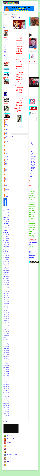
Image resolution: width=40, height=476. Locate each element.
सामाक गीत (7, 413)
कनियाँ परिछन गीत (6, 345)
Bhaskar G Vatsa (6, 129)
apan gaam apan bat (7, 188)
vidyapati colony (6, 242)
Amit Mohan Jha (6, 124)
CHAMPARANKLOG (7, 131)
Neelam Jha (7, 312)
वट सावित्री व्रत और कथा (6, 398)
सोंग (34, 255)
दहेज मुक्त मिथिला (6, 217)
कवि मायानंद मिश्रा (6, 346)
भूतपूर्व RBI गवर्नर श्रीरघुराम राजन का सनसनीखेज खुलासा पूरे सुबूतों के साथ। (6, 379)
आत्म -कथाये (7, 340)
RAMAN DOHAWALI (6, 223)
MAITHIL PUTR (6, 291)
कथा (4, 345)
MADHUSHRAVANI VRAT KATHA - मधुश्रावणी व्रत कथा (12, 454)
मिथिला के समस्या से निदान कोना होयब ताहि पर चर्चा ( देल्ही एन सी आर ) (6, 383)
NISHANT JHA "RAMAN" (6, 150)
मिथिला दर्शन (5, 234)
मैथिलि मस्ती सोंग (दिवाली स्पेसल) (6, 392)
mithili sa (4, 331)
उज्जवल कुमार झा (7, 343)
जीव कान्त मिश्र (7, 360)
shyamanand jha (6, 196)
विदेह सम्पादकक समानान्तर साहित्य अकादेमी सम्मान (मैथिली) (6, 275)
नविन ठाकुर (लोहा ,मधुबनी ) (6, 180)
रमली (4, 396)
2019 (30, 143)
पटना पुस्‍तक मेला (7, 371)
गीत (4, 244)
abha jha (4, 263)
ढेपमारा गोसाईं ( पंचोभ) (7, 363)
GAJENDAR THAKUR (6, 219)
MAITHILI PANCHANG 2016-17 (10, 451)
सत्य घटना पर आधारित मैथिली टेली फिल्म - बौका (6, 411)
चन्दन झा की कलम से (6, 255)
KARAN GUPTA (6, 142)
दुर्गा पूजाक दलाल (7, 367)
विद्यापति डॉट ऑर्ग (33, 253)
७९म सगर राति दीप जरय (6, 416)
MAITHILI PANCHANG (6, 246)
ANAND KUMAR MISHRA (6, 122)
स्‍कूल (5, 415)
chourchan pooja (5, 326)
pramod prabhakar (6, 194)
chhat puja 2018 (7, 325)
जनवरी (31, 154)
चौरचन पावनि (7, 268)
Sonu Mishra (6, 162)
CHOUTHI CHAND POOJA (6, 286)
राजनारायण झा (7, 396)
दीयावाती (4, 367)
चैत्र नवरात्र (7, 354)
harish (5, 190)
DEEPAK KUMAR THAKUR (6, 133)
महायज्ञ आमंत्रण (5, 381)
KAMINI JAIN (6, 141)
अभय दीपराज (5, 225)
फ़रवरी (31, 153)
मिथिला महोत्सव (5, 249)
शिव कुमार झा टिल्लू (6, 232)
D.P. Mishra (6, 132)
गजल (5, 215)
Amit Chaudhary (7, 280)
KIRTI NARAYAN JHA (6, 233)
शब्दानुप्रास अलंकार (6, 407)
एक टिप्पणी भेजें (12, 137)
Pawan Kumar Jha (7, 231)
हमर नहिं (7, 415)
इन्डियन (33, 255)
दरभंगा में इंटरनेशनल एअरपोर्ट (6, 365)
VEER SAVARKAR (5, 322)
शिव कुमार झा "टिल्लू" (6, 185)
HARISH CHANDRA (6, 137)
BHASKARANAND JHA (7, 128)
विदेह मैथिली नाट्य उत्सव (6, 399)
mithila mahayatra (7, 329)
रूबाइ (6, 257)
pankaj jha (8, 248)
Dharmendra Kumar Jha (6, 259)
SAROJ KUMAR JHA (6, 158)
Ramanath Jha (5, 314)
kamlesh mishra (6, 191)
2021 (30, 141)
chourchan (8, 253)
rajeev (5, 195)
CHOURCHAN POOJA (6, 285)
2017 (30, 172)
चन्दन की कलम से (6, 238)
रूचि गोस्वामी (7, 250)
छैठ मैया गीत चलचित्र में (6, 236)
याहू (29, 257)
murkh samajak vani (7, 331)
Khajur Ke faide (5, 289)
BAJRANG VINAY (5, 282)
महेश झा (4, 257)
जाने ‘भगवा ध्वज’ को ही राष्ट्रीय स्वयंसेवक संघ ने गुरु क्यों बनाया (6, 358)
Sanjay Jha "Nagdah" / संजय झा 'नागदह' (7, 161)
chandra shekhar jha (7, 189)
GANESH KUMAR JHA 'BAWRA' (6, 136)
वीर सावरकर (6, 405)
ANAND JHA (6, 121)
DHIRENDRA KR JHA (6, 135)
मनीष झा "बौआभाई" (6, 380)
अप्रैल (31, 151)
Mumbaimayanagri (6, 149)
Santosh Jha (5, 261)
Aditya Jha (4, 280)
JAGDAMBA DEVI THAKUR (7, 140)
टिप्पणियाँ (5, 89)
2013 (30, 176)
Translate (14, 14)
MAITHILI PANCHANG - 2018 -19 (10, 438)
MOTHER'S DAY (5, 308)
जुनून (7, 269)
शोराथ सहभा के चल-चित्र (5, 409)
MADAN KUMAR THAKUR (6, 146)
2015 (30, 174)
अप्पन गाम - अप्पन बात (6, 175)
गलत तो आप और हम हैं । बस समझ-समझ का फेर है (6, 350)
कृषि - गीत (7, 267)
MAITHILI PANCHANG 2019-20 (10, 435)
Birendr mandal (6, 130)
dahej (7, 326)
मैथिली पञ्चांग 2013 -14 (9, 457)
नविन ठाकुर (7, 369)
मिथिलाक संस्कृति (7, 386)
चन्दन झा (5, 178)
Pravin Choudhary (6, 216)
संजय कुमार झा (5, 251)
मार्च (31, 152)
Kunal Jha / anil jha (7, 252)
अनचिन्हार (5, 337)
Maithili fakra (5, 310)
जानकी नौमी (5, 269)
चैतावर (4, 268)
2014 (30, 175)
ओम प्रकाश (7, 214)
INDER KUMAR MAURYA (6, 139)
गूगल (30, 257)
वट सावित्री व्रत (6, 397)
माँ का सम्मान (8, 381)
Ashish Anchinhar (6, 125)
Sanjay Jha (5, 253)
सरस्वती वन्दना (5, 413)
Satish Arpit (7, 318)
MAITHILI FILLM (6, 245)
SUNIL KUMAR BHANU (6, 159)
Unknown (6, 163)
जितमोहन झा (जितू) (6, 179)
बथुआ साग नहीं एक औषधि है (6, 375)
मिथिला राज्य (6, 224)
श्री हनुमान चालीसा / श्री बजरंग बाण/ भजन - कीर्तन (6, 276)
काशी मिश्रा (5, 266)
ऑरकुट (33, 257)
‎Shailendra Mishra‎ (5, 417)
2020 (30, 142)
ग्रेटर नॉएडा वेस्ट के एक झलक (6, 352)
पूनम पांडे (4, 373)
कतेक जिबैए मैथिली (7, 344)
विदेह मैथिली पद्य (5, 400)
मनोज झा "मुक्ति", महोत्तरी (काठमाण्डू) (6, 182)
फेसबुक (32, 257)
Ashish (5, 126)
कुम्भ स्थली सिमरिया (6, 348)
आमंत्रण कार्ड (7, 265)
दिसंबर (31, 144)
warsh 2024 (7, 335)
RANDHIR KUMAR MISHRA (6, 156)
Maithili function (7, 310)
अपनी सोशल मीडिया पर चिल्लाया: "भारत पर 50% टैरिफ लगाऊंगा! (6, 338)
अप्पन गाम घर (30, 259)
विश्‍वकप (4, 405)
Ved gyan (8, 322)
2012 (30, 177)
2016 (30, 173)
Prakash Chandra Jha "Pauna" (6, 153)
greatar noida (7, 327)
